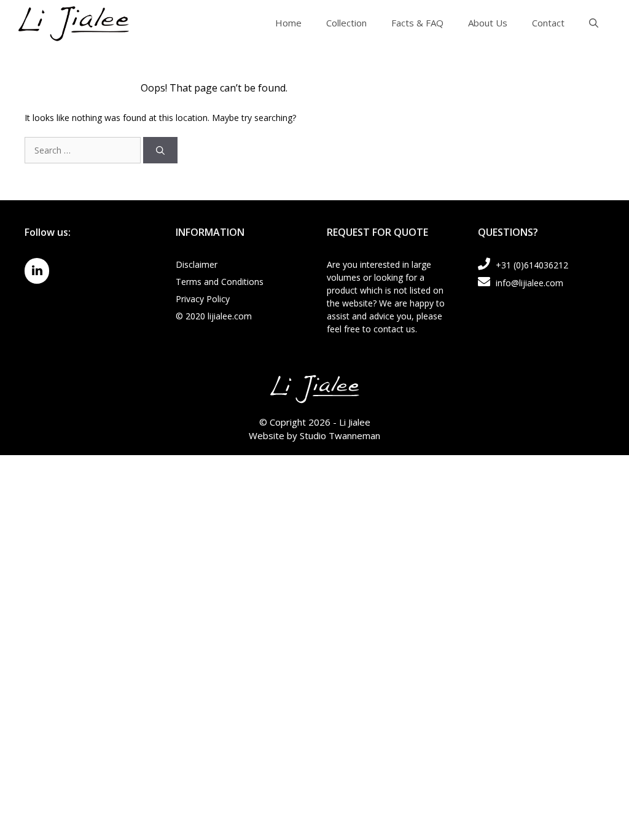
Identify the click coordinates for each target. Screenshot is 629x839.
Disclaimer (196, 264)
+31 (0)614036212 (530, 265)
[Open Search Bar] (594, 22)
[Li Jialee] (73, 22)
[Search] (160, 150)
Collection (346, 23)
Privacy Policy (203, 299)
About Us (487, 23)
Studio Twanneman (340, 435)
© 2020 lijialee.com (214, 316)
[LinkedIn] (37, 271)
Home (288, 23)
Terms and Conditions (220, 281)
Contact (548, 23)
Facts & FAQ (417, 23)
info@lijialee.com (528, 283)
